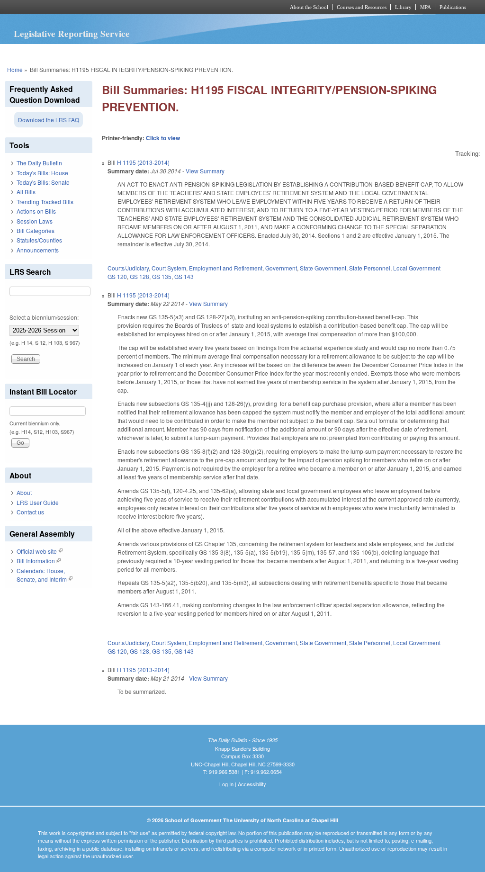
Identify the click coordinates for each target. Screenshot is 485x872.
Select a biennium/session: (44, 317)
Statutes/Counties (39, 240)
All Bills (26, 192)
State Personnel (369, 268)
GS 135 (161, 276)
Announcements (38, 250)
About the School (309, 7)
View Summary (205, 171)
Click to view (163, 138)
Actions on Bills (36, 211)
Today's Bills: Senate (43, 182)
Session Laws (35, 221)
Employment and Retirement (225, 268)
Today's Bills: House (42, 173)
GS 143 (184, 276)
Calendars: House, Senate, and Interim (44, 574)
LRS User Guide (38, 502)
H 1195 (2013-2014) (143, 162)
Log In (226, 784)
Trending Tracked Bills (45, 202)
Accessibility (252, 784)
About (24, 492)
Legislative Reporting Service (72, 33)
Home (15, 69)
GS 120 (117, 276)
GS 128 (139, 276)
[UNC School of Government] (117, 7)
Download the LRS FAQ (48, 120)
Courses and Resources (361, 7)
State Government (323, 268)
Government (281, 268)
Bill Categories (35, 230)
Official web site (40, 551)
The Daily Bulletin (39, 163)
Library (403, 7)
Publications (453, 7)
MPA (425, 7)
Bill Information (39, 561)
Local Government (416, 268)
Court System (169, 268)
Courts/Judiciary (128, 268)
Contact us (30, 512)
